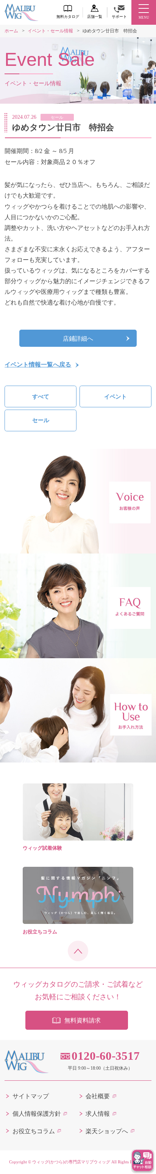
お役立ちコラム (33, 1131)
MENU (144, 17)
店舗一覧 (94, 16)
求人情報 (98, 1113)
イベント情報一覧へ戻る (38, 364)
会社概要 (98, 1096)
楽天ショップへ (107, 1131)
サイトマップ (30, 1096)
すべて (40, 396)
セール (40, 420)
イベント (115, 396)
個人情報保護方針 (36, 1113)
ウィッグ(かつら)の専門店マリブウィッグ (71, 1162)
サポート (119, 16)
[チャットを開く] (142, 1160)
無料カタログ (67, 16)
